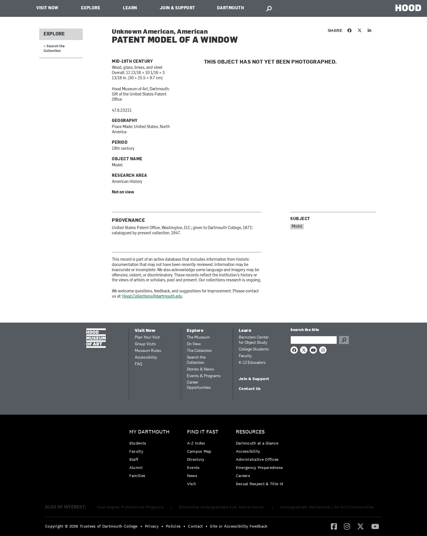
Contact (195, 526)
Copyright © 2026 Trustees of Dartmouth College (91, 526)
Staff (134, 459)
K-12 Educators (252, 363)
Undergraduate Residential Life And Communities (327, 507)
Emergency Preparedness (259, 467)
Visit (191, 483)
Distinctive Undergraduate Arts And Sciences (222, 507)
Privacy (152, 526)
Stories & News (200, 369)
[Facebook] (334, 526)
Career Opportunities (199, 385)
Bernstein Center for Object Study (254, 340)
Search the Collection (196, 360)
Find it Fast (202, 432)
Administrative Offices (257, 459)
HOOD (408, 7)
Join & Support (177, 8)
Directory (195, 459)
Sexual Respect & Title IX (260, 483)
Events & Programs (204, 376)
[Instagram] (347, 526)
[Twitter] (360, 526)
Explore (91, 8)
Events (193, 467)
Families (137, 475)
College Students (254, 349)
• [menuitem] (141, 526)
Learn (130, 8)
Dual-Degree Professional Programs (130, 507)
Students (137, 443)
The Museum (198, 337)
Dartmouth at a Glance (257, 443)
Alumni (136, 467)
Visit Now (47, 8)
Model (297, 226)
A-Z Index (196, 443)
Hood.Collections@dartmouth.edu (152, 296)
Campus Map (199, 451)
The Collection (199, 351)
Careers (243, 475)
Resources (250, 432)
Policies (173, 526)
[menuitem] (151, 455)
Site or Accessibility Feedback (238, 526)
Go (344, 340)
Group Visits (145, 344)
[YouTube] (375, 526)
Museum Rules (148, 351)
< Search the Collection (54, 49)
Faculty (245, 356)
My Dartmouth (149, 432)
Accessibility (146, 357)
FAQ (138, 364)
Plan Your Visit (147, 337)
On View (194, 344)
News (192, 475)
